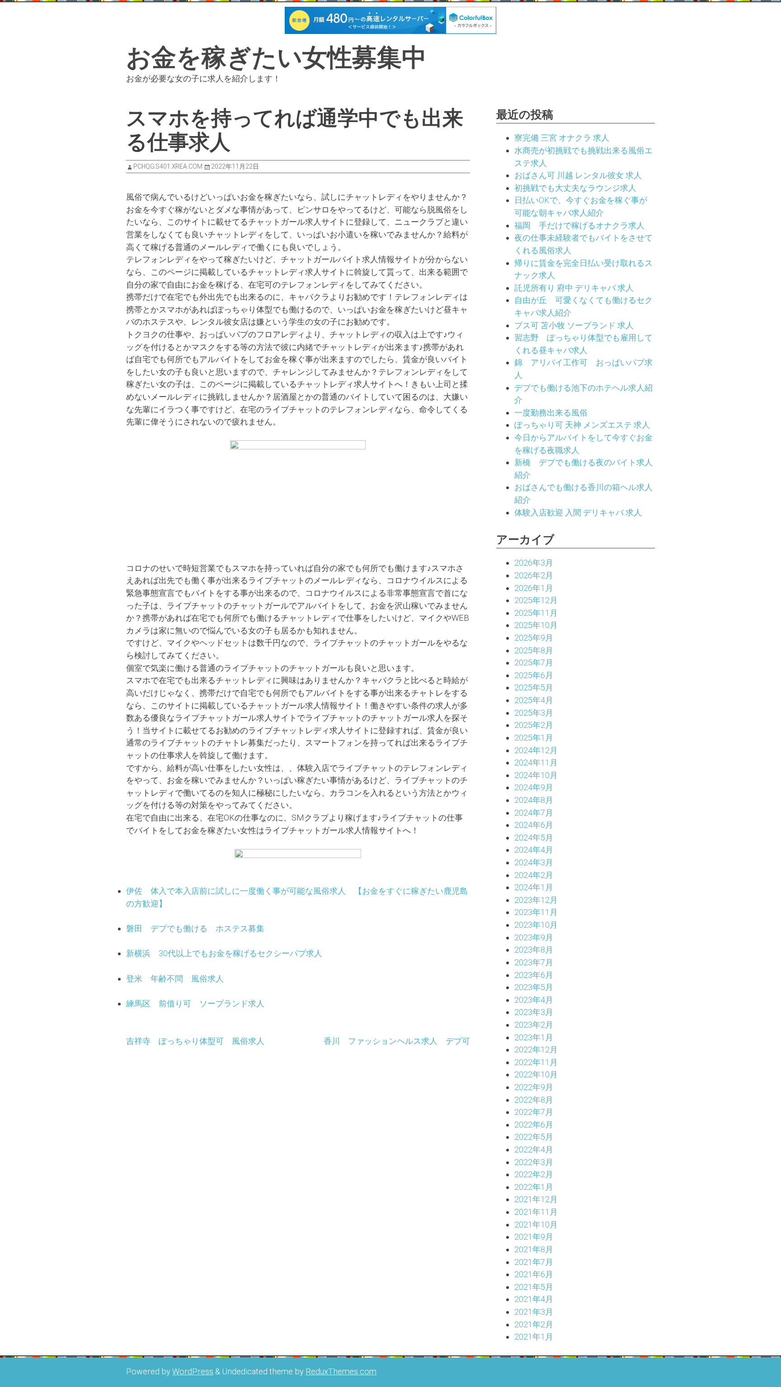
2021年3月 (533, 1311)
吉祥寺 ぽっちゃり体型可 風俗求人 (195, 1041)
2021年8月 (533, 1249)
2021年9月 (533, 1236)
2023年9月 (533, 937)
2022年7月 (533, 1112)
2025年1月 (533, 737)
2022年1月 (533, 1187)
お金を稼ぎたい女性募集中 (276, 57)
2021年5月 (533, 1287)
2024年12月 (536, 750)
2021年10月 (536, 1224)
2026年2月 (533, 575)
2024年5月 (533, 837)
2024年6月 (533, 825)
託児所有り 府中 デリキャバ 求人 (574, 287)
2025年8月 (533, 650)
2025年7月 (533, 662)
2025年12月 (536, 600)
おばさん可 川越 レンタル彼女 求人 (578, 175)
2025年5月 (533, 687)
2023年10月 (536, 924)
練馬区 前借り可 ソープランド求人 (195, 1003)
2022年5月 (533, 1137)
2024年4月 (533, 849)
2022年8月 (533, 1099)
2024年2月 (533, 875)
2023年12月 (536, 900)
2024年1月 (533, 887)
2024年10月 (536, 775)
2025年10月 (536, 625)
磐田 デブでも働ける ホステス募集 (195, 928)
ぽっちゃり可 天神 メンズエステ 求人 (582, 424)
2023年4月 (533, 1000)
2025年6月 (533, 675)
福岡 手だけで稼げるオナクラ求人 (579, 225)
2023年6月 (533, 975)
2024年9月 (533, 787)
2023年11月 (536, 912)
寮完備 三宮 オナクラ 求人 (561, 137)
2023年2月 (533, 1024)
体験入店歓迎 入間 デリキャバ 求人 (578, 512)
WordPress (192, 1371)
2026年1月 (533, 588)
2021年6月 (533, 1274)
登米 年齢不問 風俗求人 (175, 978)
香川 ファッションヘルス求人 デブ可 (397, 1041)
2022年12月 (536, 1049)
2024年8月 (533, 800)
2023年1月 (533, 1037)
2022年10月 (536, 1074)
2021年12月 (536, 1199)
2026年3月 (533, 562)
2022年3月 (533, 1162)
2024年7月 (533, 812)
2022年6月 (533, 1124)
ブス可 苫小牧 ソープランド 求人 (574, 325)
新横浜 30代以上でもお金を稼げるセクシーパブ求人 (224, 953)
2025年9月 (533, 637)
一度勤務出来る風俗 (551, 412)
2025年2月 (533, 725)
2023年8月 (533, 949)
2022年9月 (533, 1087)
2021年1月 (533, 1336)
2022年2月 (533, 1174)
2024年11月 (536, 762)
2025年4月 (533, 700)
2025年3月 (533, 712)
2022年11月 (536, 1062)
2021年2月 (533, 1324)
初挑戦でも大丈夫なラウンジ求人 (575, 188)
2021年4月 (533, 1299)
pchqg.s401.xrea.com (167, 166)
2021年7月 (533, 1262)
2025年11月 (536, 613)
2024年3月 (533, 862)
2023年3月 (533, 1012)
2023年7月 (533, 962)
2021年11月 (536, 1212)
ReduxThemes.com (341, 1371)
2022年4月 (533, 1149)
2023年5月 (533, 987)
